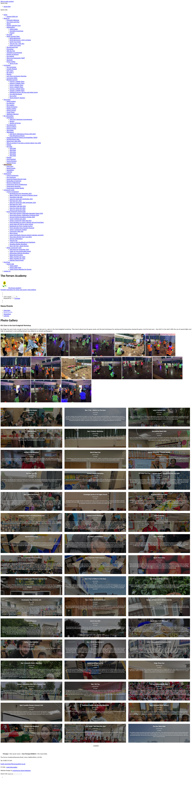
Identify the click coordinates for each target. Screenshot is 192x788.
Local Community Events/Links (16, 211)
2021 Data (13, 155)
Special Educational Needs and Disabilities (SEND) (22, 137)
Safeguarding (11, 27)
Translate (17, 298)
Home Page (7, 6)
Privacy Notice (11, 61)
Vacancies (10, 60)
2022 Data (13, 154)
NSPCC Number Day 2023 (17, 257)
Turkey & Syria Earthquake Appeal (20, 251)
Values (9, 24)
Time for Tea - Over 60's (17, 43)
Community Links (9, 190)
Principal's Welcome (13, 20)
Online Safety (14, 29)
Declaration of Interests (14, 181)
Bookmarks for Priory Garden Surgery (21, 226)
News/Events (8, 164)
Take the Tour (11, 51)
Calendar (9, 172)
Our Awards (10, 56)
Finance (9, 157)
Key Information (9, 116)
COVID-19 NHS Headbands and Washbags (22, 242)
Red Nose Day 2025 (16, 204)
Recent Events (11, 168)
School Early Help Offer (14, 141)
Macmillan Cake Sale (16, 197)
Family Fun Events (15, 42)
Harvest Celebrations (16, 238)
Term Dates (10, 130)
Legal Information (11, 767)
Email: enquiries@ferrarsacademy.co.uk (13, 764)
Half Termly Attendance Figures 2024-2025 (23, 134)
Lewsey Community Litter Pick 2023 (20, 220)
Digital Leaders (11, 101)
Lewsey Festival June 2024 (18, 219)
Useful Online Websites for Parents (20, 269)
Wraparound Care (12, 47)
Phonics (9, 74)
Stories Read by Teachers (17, 98)
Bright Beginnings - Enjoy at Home (20, 40)
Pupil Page (7, 262)
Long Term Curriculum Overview (16, 76)
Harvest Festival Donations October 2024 (22, 217)
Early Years (10, 70)
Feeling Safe (10, 264)
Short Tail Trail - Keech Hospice (19, 246)
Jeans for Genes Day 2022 (18, 208)
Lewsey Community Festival (18, 229)
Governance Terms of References (17, 184)
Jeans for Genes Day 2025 (18, 210)
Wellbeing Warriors (13, 114)
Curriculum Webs (12, 78)
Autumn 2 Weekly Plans (17, 83)
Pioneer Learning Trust (14, 25)
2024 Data (13, 150)
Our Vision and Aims (13, 22)
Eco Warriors (11, 103)
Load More (96, 745)
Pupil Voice (7, 99)
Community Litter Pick (16, 231)
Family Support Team (13, 36)
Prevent (12, 33)
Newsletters (10, 170)
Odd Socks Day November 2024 (19, 249)
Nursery (12, 121)
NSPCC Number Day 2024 (17, 258)
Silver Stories (14, 233)
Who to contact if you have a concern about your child (24, 143)
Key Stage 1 (10, 72)
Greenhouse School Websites (21, 770)
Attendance (10, 132)
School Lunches (11, 128)
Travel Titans (11, 112)
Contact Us (7, 271)
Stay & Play (13, 96)
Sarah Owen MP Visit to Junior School (21, 224)
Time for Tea (13, 240)
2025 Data (13, 148)
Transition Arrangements (14, 52)
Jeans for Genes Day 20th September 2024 (23, 202)
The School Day (11, 125)
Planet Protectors (12, 107)
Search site (4, 774)
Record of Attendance (13, 182)
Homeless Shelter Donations (18, 244)
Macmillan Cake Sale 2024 (18, 206)
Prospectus (10, 49)
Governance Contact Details (15, 188)
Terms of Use (14, 63)
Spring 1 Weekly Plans (16, 85)
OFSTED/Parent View (13, 139)
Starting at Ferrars (15, 123)
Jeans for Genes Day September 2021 (21, 199)
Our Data (9, 146)
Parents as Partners (13, 54)
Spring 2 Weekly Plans (16, 87)
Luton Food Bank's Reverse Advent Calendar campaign (27, 235)
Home (5, 15)
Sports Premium (12, 161)
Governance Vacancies (13, 186)
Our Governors (11, 177)
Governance (7, 173)
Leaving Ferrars (11, 163)
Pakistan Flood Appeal (17, 260)
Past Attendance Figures (17, 136)
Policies (9, 145)
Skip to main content (7, 1)
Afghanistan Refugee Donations (19, 253)
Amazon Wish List (12, 16)
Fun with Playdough (16, 94)
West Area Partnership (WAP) (16, 58)
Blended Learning (12, 80)
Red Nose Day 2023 (16, 201)
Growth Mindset (12, 69)
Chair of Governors (12, 175)
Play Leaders (10, 105)
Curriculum (7, 65)
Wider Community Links (14, 248)
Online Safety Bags (15, 267)
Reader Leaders (11, 108)
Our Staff (9, 34)
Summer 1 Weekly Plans (17, 89)
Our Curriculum (11, 67)
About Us (6, 18)
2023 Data (13, 152)
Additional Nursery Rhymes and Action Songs (24, 92)
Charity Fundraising (13, 192)
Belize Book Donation (16, 255)
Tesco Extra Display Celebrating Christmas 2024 (24, 215)
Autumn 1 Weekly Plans (17, 81)
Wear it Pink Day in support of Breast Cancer (23, 195)
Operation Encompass (16, 31)
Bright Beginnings (15, 38)
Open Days (10, 166)
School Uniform (11, 126)
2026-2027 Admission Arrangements (21, 119)
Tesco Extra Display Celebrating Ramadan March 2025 (26, 213)
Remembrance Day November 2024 (21, 193)
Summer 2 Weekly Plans (17, 90)
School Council (11, 110)
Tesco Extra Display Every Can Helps (21, 237)
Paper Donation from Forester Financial (22, 228)
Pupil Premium (11, 159)
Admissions (10, 117)
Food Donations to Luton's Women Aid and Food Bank (27, 222)
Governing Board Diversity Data (16, 179)
